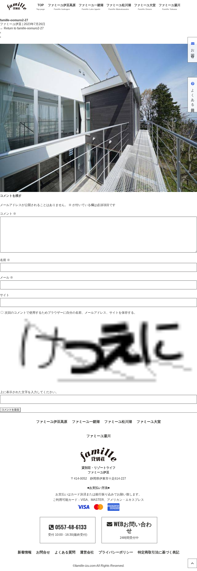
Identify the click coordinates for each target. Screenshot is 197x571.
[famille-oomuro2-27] (98, 191)
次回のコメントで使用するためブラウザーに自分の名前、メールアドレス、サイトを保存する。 (71, 312)
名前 (5, 260)
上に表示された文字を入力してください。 (29, 392)
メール (6, 277)
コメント (8, 213)
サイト (4, 295)
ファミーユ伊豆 (11, 24)
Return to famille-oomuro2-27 (22, 28)
